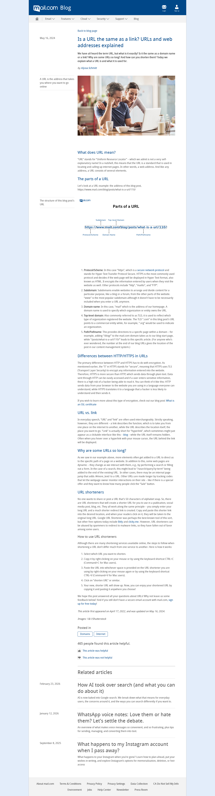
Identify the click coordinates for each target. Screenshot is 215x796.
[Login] (164, 6)
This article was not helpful (97, 657)
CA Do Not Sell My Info (166, 783)
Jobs (89, 789)
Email (48, 18)
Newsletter (123, 789)
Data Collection (139, 783)
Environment (75, 789)
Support (120, 18)
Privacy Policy (94, 783)
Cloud (84, 18)
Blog (136, 18)
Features (66, 18)
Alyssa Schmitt (89, 68)
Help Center (104, 789)
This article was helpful (95, 650)
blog (125, 434)
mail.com (46, 9)
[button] (85, 634)
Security (101, 18)
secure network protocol (150, 270)
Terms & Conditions (70, 783)
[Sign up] (176, 6)
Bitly (120, 521)
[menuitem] (37, 19)
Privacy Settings (116, 783)
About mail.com (45, 783)
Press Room (141, 789)
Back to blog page (87, 30)
